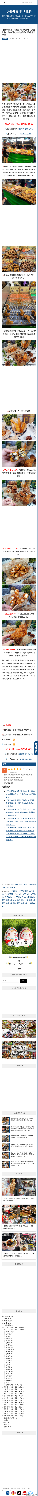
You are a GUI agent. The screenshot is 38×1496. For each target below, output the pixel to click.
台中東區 (5, 38)
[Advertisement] (19, 62)
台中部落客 (9, 894)
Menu (6, 3)
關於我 (19, 969)
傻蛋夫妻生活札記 (19, 11)
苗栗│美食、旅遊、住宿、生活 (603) (14, 1327)
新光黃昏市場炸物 (9, 903)
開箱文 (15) (7, 1422)
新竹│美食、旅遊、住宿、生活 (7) (13, 1393)
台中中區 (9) (8, 1334)
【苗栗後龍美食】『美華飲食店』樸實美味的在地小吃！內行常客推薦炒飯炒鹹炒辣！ (21, 837)
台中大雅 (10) (9, 1376)
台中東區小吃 (23, 891)
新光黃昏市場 (22, 903)
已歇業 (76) (7, 1424)
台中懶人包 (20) (9, 1332)
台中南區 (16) (9, 1340)
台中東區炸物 (29, 897)
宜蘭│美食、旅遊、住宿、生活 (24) (13, 1407)
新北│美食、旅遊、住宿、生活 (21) (13, 1387)
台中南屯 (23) (9, 1347)
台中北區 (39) (9, 1343)
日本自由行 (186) (8, 1323)
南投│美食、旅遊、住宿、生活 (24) (13, 1398)
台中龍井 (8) (8, 1380)
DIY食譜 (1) (7, 1420)
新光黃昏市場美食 (9, 900)
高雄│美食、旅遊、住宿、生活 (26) (13, 1404)
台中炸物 (13, 891)
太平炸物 (8, 897)
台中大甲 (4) (8, 1365)
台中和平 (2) (8, 1382)
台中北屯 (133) (9, 1349)
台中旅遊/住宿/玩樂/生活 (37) (13, 1385)
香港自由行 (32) (8, 1321)
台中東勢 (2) (8, 1358)
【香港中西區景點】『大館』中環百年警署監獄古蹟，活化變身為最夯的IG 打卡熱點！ (20, 803)
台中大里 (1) (8, 1354)
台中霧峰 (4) (8, 1369)
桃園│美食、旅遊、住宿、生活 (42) (13, 1391)
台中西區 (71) (9, 1338)
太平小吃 (25, 894)
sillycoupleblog (16, 38)
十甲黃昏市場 (30, 900)
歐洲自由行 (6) (8, 1318)
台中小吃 (17, 894)
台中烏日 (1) (8, 1367)
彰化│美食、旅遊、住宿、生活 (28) (13, 1396)
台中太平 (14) (9, 1356)
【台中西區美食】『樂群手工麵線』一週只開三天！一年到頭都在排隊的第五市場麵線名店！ (21, 813)
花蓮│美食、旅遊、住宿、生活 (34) (13, 1409)
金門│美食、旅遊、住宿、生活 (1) (13, 1416)
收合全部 (10, 1316)
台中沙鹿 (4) (8, 1360)
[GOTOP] (30, 1493)
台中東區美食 (18, 897)
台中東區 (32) (9, 1336)
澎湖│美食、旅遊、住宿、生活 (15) (13, 1413)
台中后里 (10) (9, 1371)
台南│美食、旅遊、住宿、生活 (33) (13, 1402)
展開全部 (4, 1316)
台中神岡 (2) (8, 1378)
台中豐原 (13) (9, 1351)
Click (36, 748)
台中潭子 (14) (9, 1374)
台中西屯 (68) (9, 1345)
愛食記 (12, 888)
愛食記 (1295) (7, 1427)
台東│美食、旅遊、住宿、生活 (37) (13, 1411)
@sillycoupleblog (26, 134)
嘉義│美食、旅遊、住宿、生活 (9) (13, 1400)
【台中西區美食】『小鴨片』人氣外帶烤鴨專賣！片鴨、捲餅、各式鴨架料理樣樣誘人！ (21, 822)
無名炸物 (20, 900)
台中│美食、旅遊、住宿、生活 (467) (14, 1329)
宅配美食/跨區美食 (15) (10, 1418)
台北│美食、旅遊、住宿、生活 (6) (13, 1389)
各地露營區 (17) (8, 1325)
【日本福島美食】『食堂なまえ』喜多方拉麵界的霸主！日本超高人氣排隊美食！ (21, 794)
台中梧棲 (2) (8, 1363)
